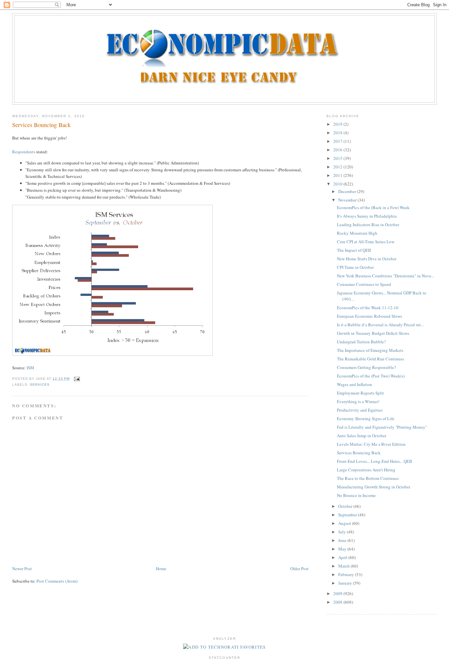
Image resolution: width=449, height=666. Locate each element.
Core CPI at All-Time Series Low (365, 242)
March (344, 566)
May (342, 549)
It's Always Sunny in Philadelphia (367, 216)
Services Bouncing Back (41, 125)
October (345, 506)
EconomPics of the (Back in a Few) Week (373, 207)
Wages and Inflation (354, 384)
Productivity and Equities (360, 410)
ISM (30, 368)
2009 (338, 593)
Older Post (299, 568)
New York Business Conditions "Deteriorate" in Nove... (385, 276)
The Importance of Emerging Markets (370, 350)
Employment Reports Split (360, 393)
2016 (338, 150)
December (347, 191)
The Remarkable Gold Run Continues (370, 359)
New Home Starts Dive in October (366, 259)
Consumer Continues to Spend (364, 284)
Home (161, 568)
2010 (338, 184)
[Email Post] (76, 378)
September (348, 515)
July (342, 532)
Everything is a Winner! (358, 401)
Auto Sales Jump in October (361, 436)
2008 (338, 602)
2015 (338, 158)
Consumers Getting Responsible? (366, 367)
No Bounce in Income (356, 495)
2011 (338, 175)
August (345, 523)
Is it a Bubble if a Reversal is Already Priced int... (380, 325)
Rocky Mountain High (357, 233)
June (342, 540)
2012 (338, 167)
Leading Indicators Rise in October (368, 224)
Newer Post (22, 568)
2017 (338, 141)
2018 (338, 133)
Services (40, 384)
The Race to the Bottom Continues (368, 478)
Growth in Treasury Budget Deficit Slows (373, 333)
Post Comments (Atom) (57, 581)
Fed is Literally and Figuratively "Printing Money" (382, 427)
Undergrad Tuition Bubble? (361, 342)
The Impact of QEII (354, 250)
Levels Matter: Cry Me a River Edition (371, 444)
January (345, 583)
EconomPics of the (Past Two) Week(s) (371, 376)
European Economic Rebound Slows (369, 316)
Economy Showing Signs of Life (365, 418)
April (343, 557)
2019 (338, 124)
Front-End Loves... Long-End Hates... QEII (374, 461)
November (348, 200)
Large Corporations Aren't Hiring (366, 470)
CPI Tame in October (355, 267)
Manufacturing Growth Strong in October (373, 487)
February (346, 574)
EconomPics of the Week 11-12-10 (367, 308)
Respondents (23, 152)
